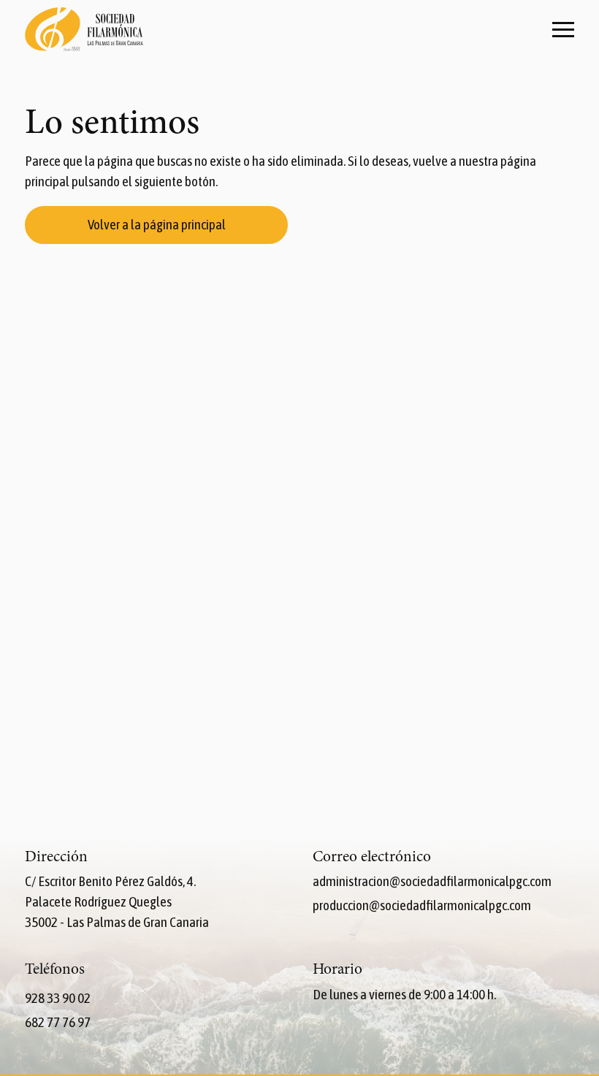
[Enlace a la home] (84, 30)
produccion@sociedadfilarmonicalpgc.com (422, 905)
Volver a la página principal (157, 224)
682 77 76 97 (58, 1022)
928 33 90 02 (58, 998)
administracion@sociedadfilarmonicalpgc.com (432, 881)
